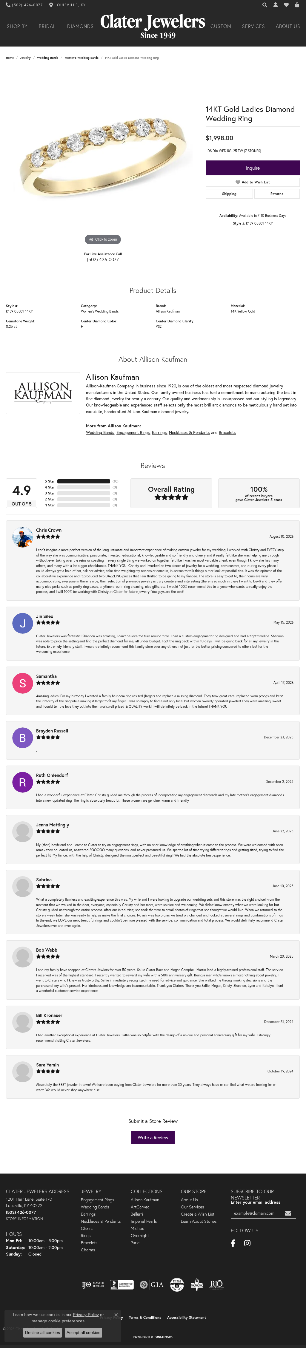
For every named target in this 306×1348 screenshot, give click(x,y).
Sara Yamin (47, 1065)
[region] (103, 157)
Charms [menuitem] (88, 1250)
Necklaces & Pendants (189, 432)
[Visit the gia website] (152, 1284)
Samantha (46, 676)
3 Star (50, 493)
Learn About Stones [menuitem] (198, 1221)
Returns (276, 193)
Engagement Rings (133, 432)
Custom (220, 26)
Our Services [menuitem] (192, 1207)
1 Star (50, 505)
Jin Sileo (44, 616)
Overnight (140, 1235)
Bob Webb (46, 950)
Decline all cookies (42, 1332)
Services (253, 26)
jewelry (25, 58)
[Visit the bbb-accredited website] (122, 1284)
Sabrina (44, 879)
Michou (137, 1228)
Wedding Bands (47, 58)
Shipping (229, 193)
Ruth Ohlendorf (52, 775)
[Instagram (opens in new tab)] (247, 1243)
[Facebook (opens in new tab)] (233, 1243)
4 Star (50, 487)
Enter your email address (255, 1202)
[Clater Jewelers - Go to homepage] (153, 26)
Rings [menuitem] (85, 1235)
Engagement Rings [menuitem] (97, 1199)
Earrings (159, 432)
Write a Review (153, 1137)
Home (10, 58)
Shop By (17, 26)
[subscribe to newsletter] (288, 1213)
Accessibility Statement (186, 1317)
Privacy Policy (86, 1314)
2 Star (50, 499)
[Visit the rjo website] (216, 1284)
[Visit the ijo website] (93, 1284)
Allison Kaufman (168, 311)
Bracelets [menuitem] (89, 1242)
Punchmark (163, 1337)
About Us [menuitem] (189, 1199)
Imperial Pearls (144, 1221)
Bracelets (227, 432)
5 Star (50, 481)
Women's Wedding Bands (81, 58)
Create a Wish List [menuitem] (197, 1214)
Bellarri (137, 1214)
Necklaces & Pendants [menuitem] (101, 1221)
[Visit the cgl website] (177, 1284)
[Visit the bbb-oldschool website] (196, 1284)
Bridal (47, 26)
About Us (288, 26)
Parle (135, 1242)
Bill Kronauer (49, 1015)
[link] (24, 5)
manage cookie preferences (58, 1320)
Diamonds (80, 26)
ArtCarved (140, 1207)
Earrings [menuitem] (88, 1214)
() (116, 481)
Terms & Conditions (145, 1317)
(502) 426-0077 (103, 259)
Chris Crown (48, 530)
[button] (265, 5)
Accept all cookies (83, 1332)
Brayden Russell (52, 731)
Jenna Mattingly (52, 825)
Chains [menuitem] (87, 1228)
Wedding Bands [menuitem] (95, 1207)
